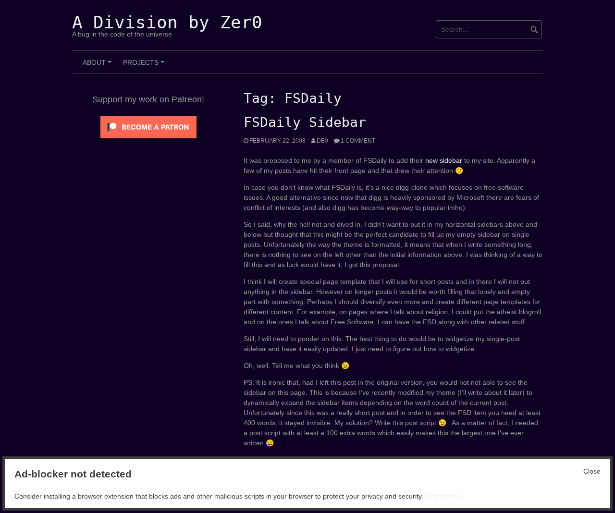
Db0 (322, 140)
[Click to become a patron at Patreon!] (148, 126)
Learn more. (444, 496)
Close (592, 471)
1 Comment (358, 140)
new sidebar (443, 160)
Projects (145, 66)
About (98, 66)
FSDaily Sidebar (305, 122)
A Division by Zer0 (167, 22)
